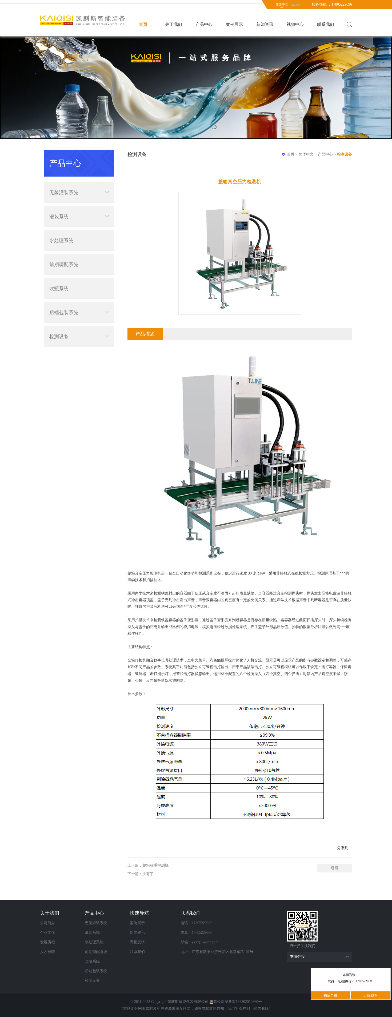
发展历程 (47, 942)
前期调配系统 (63, 264)
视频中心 (295, 24)
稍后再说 (330, 995)
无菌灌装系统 (63, 192)
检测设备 (59, 336)
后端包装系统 (63, 312)
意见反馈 (137, 942)
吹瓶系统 (59, 288)
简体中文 (281, 4)
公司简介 (47, 923)
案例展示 (234, 24)
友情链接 (297, 957)
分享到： (344, 848)
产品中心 (204, 24)
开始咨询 (371, 995)
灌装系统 (59, 216)
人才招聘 (47, 952)
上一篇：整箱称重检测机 (148, 865)
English (295, 4)
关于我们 (173, 24)
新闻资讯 (264, 24)
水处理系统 (61, 240)
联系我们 (325, 24)
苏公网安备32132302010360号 (237, 1002)
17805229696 (364, 981)
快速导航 (139, 913)
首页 (143, 24)
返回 (334, 868)
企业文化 (47, 933)
